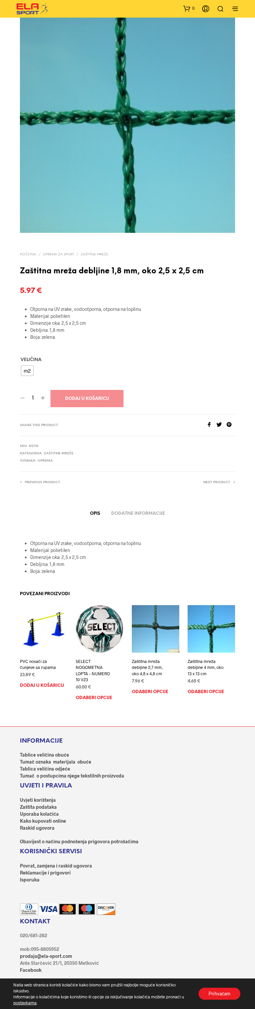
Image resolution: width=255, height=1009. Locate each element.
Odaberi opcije (94, 698)
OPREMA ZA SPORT (58, 254)
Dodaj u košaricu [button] (42, 686)
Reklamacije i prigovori (45, 872)
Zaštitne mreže (94, 254)
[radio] (27, 371)
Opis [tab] (95, 513)
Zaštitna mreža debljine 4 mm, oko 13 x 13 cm (205, 667)
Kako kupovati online (43, 821)
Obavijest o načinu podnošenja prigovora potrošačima (79, 841)
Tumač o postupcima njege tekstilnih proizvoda (72, 776)
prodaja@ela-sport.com (46, 956)
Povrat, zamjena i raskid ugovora (56, 866)
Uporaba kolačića (39, 814)
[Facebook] (211, 425)
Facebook (31, 970)
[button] (189, 8)
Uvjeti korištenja (38, 800)
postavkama (25, 1002)
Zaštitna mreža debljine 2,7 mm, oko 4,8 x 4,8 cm (147, 667)
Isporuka (30, 879)
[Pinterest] (230, 425)
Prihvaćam (219, 993)
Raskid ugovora (37, 828)
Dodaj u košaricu (87, 399)
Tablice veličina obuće (44, 755)
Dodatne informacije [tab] (138, 513)
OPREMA (45, 461)
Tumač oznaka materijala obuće (55, 762)
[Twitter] (221, 425)
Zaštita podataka (38, 807)
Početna (28, 254)
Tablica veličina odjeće (45, 769)
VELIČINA (31, 360)
